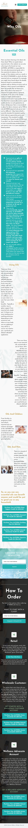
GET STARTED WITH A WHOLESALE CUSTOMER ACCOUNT (14, 708)
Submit (14, 567)
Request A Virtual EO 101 (14, 621)
